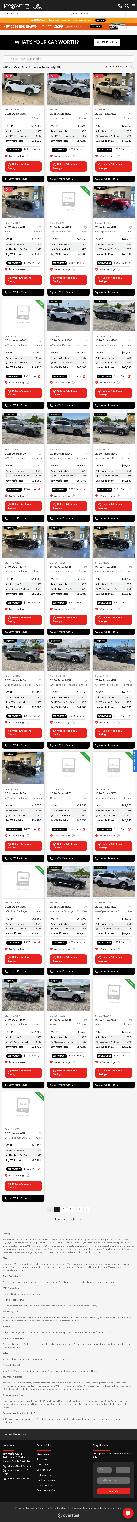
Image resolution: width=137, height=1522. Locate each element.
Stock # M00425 (57, 563)
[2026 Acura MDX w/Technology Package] (114, 428)
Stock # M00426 (103, 563)
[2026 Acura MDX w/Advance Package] (68, 428)
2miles (83, 571)
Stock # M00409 (12, 223)
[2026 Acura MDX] (68, 995)
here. (94, 1371)
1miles (83, 232)
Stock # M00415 (12, 789)
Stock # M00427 (12, 563)
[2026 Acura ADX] (23, 88)
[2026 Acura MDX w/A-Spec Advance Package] (23, 428)
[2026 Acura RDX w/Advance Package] (68, 881)
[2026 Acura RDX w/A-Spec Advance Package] (68, 88)
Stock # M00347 (103, 110)
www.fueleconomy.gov (14, 1270)
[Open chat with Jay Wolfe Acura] (128, 1513)
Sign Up (113, 1491)
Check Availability (23, 166)
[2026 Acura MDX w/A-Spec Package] (114, 202)
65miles (127, 685)
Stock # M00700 (12, 336)
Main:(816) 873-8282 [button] (19, 1466)
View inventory (45, 1454)
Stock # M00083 (57, 676)
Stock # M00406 (103, 223)
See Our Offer (106, 42)
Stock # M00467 (103, 450)
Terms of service (46, 1490)
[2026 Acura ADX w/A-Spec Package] (68, 202)
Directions (42, 1465)
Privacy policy (44, 1485)
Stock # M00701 (12, 1129)
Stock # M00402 (57, 450)
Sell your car (44, 1470)
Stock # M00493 (57, 789)
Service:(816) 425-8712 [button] (16, 1472)
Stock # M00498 (12, 903)
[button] (120, 6)
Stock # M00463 (12, 110)
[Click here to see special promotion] (68, 20)
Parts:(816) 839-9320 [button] (19, 1479)
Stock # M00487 (57, 223)
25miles (82, 911)
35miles (37, 118)
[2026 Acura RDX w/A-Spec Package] (23, 995)
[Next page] (86, 1209)
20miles (82, 345)
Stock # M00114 (12, 1016)
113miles (81, 118)
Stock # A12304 (102, 676)
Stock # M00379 (57, 903)
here (56, 1371)
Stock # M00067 (57, 336)
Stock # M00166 (12, 676)
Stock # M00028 (103, 903)
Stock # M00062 (57, 1016)
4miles (37, 571)
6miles (37, 1024)
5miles (128, 118)
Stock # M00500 (103, 1016)
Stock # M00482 (103, 789)
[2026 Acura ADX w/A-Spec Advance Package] (23, 1108)
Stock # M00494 (12, 450)
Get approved (44, 1475)
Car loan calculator (47, 1480)
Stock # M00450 (103, 336)
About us (42, 1459)
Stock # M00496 (57, 110)
